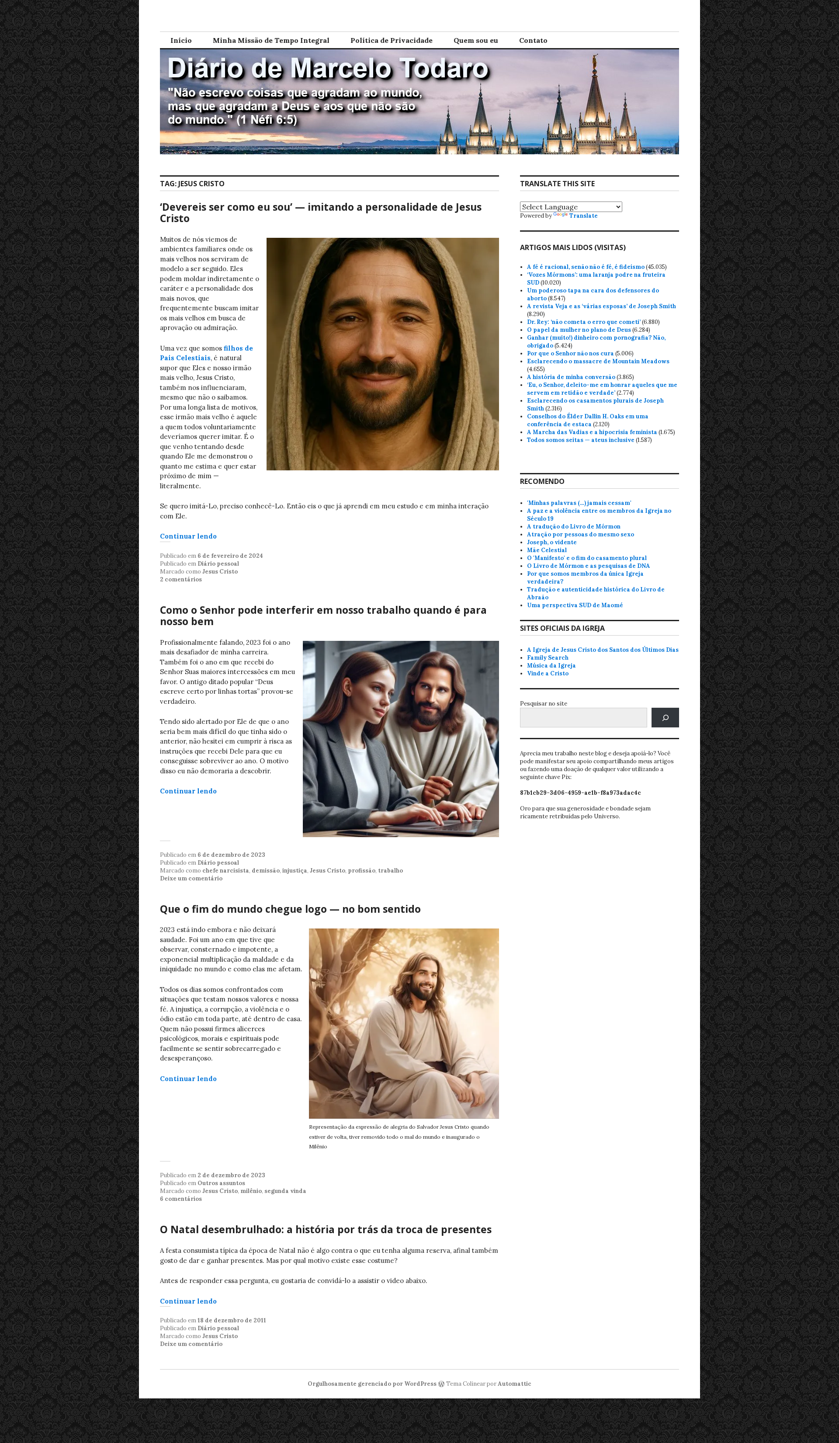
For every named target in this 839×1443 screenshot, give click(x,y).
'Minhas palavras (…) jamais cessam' (579, 503)
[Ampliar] (487, 249)
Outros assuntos (221, 1183)
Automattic (514, 1383)
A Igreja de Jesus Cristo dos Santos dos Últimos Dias (603, 650)
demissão (266, 870)
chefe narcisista (225, 870)
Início (181, 40)
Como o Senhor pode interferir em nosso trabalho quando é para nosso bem (323, 615)
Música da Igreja (551, 665)
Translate (583, 215)
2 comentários (181, 579)
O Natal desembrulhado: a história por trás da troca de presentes (326, 1229)
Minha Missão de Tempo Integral (271, 40)
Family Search (548, 657)
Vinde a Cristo (548, 673)
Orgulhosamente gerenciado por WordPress (372, 1383)
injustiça (294, 870)
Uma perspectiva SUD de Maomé (575, 605)
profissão (361, 870)
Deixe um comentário (191, 878)
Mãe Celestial (547, 550)
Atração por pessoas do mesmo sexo (580, 534)
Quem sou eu (476, 40)
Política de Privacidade (391, 40)
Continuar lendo (188, 536)
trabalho (390, 870)
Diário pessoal (218, 563)
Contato (533, 40)
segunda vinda (285, 1191)
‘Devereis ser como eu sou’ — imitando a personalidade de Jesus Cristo (321, 212)
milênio (251, 1191)
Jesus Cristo (220, 571)
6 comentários (181, 1199)
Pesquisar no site (543, 703)
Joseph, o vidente (552, 542)
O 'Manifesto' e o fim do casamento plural (587, 558)
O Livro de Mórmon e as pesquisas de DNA (588, 566)
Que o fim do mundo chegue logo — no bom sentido (290, 909)
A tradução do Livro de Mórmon (574, 526)
